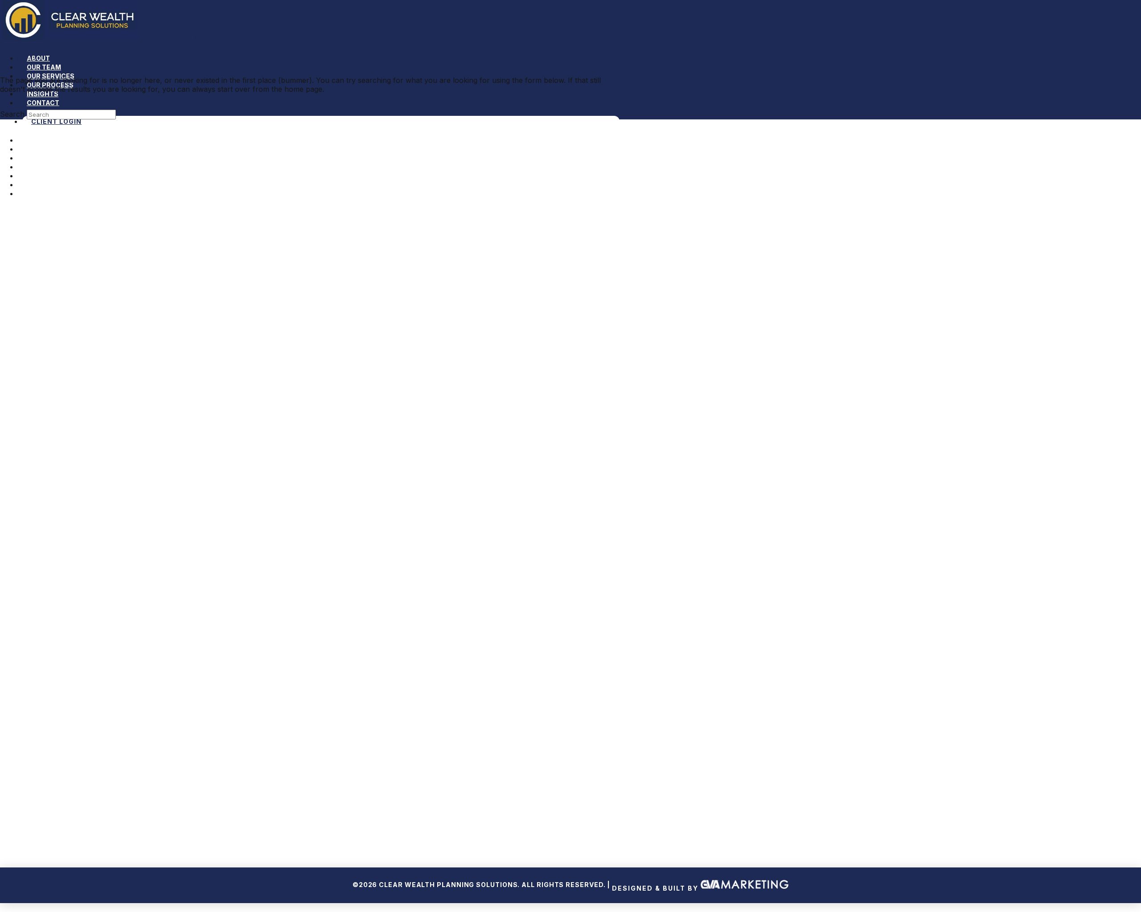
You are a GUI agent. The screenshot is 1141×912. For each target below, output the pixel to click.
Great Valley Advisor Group (737, 775)
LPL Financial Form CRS (571, 740)
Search (12, 114)
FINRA (385, 775)
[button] (174, 36)
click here (643, 827)
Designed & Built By (656, 888)
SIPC (421, 775)
